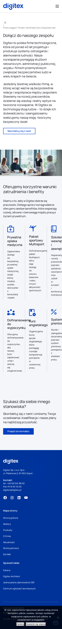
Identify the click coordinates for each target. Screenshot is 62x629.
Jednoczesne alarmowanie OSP (19, 582)
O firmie (7, 536)
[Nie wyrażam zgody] (58, 617)
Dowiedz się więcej (36, 624)
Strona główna (10, 517)
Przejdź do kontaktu (18, 431)
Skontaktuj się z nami (19, 131)
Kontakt (7, 554)
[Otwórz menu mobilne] (57, 6)
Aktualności (9, 542)
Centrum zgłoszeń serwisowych (19, 588)
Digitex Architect (11, 576)
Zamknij (20, 624)
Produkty (7, 530)
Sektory (7, 523)
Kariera (6, 570)
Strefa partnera (11, 548)
